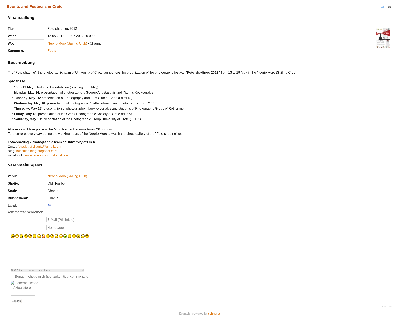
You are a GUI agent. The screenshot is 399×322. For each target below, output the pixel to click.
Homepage (55, 227)
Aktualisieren (23, 287)
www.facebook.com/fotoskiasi (46, 155)
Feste (52, 50)
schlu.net (214, 313)
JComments (387, 306)
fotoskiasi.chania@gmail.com (39, 146)
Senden (16, 301)
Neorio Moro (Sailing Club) (67, 43)
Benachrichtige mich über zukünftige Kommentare (51, 276)
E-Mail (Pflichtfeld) (60, 220)
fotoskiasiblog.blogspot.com (36, 151)
